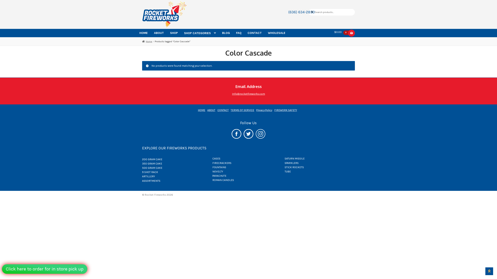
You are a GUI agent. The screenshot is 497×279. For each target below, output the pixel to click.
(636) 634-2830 (301, 12)
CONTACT (255, 33)
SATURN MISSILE (295, 158)
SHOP (174, 33)
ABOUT (159, 33)
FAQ (239, 33)
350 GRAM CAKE (152, 163)
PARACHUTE (219, 175)
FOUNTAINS (219, 167)
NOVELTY (217, 171)
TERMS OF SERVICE (242, 110)
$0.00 (340, 32)
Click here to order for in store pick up (44, 269)
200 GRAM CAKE (152, 159)
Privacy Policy (264, 110)
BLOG (226, 33)
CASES (216, 158)
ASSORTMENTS (151, 180)
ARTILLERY (148, 176)
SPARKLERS (292, 162)
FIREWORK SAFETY (285, 110)
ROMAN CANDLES (223, 180)
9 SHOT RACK (150, 172)
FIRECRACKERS (221, 162)
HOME (143, 33)
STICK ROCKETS (294, 167)
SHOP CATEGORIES (197, 33)
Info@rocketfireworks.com (248, 93)
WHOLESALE (276, 33)
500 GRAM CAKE (152, 167)
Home (149, 41)
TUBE (288, 171)
